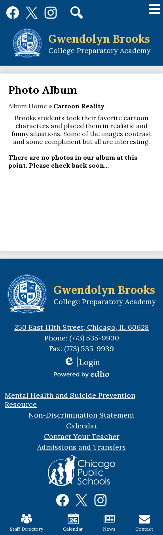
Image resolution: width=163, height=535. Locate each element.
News (109, 529)
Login (81, 362)
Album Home (27, 106)
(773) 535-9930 (94, 337)
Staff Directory (26, 529)
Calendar (73, 529)
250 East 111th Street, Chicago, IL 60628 (81, 327)
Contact (144, 529)
